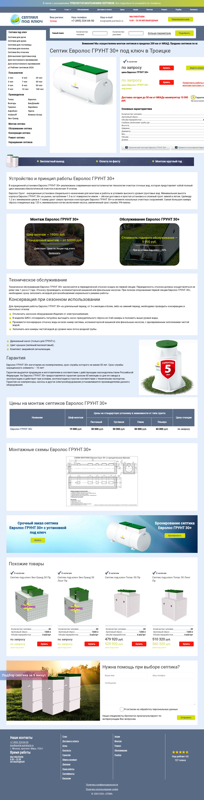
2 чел (10, 78)
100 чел (39, 89)
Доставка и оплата (104, 10)
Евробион (33, 107)
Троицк (53, 21)
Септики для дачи (17, 37)
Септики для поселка (18, 48)
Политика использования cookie (102, 789)
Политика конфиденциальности (102, 784)
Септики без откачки (18, 52)
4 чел (10, 85)
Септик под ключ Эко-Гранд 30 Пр (30, 577)
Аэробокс (12, 111)
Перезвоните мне (180, 19)
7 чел (24, 81)
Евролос (32, 99)
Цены (122, 10)
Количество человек (82, 33)
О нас (64, 736)
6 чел (24, 78)
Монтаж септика (17, 123)
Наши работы (68, 769)
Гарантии (66, 755)
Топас (11, 99)
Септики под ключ (18, 32)
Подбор (178, 10)
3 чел (10, 81)
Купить (166, 68)
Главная (53, 10)
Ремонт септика (17, 137)
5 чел (10, 89)
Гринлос (12, 107)
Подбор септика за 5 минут (24, 675)
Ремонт (164, 10)
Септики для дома (17, 41)
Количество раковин (118, 33)
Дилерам (66, 764)
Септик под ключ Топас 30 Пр (122, 577)
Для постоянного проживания (23, 60)
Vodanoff (12, 114)
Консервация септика (19, 133)
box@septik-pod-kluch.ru (111, 21)
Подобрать (184, 33)
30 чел (39, 81)
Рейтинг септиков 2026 (22, 67)
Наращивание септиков (20, 142)
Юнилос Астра (35, 114)
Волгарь (12, 103)
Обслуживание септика (20, 128)
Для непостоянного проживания (24, 64)
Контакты (194, 10)
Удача (31, 111)
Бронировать (174, 535)
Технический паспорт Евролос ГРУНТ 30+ (147, 147)
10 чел (25, 89)
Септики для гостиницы (20, 45)
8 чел (24, 85)
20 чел (39, 78)
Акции (135, 10)
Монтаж (150, 10)
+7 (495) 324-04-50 (82, 20)
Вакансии (66, 778)
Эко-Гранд (13, 118)
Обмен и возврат (69, 759)
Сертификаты (68, 774)
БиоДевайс (33, 103)
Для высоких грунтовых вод (22, 56)
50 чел (39, 85)
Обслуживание (83, 10)
